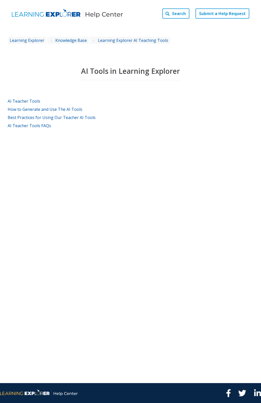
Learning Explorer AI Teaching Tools (133, 40)
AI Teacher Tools (24, 101)
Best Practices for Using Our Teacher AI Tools (52, 117)
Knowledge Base (71, 40)
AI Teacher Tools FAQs (29, 125)
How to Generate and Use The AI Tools (45, 109)
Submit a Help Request (222, 13)
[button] (175, 13)
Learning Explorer (27, 40)
